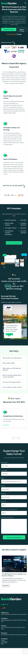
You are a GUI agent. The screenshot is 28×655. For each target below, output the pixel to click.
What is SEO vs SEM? (9, 363)
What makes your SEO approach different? (12, 369)
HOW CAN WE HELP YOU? (7, 517)
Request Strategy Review (8, 30)
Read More (9, 334)
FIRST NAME (4, 462)
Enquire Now (4, 642)
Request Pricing (21, 30)
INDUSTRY (4, 501)
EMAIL (2, 478)
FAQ (2, 644)
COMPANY (3, 494)
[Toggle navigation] (25, 3)
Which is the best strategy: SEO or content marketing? (12, 376)
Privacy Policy (4, 641)
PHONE (3, 486)
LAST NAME (4, 470)
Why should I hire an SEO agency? (12, 358)
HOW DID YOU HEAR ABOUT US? (9, 509)
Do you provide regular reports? (12, 382)
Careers (3, 640)
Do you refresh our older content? (12, 387)
